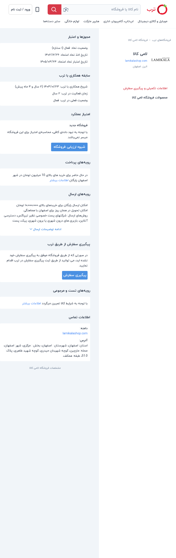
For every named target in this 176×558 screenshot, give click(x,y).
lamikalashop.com (136, 61)
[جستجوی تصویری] (65, 9)
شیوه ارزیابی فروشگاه (69, 147)
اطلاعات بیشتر (59, 180)
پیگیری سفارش (74, 275)
